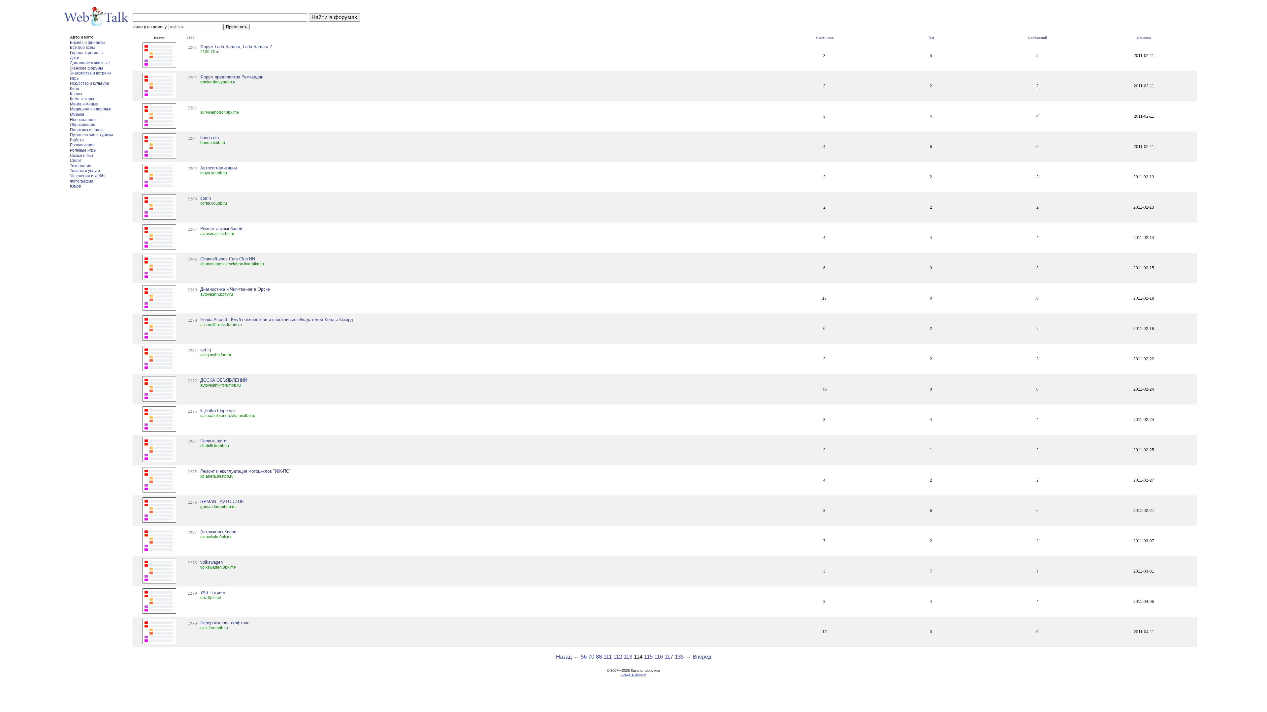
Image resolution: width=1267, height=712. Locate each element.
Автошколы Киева (218, 531)
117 (669, 657)
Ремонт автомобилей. (222, 228)
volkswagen (211, 562)
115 (648, 657)
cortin (205, 198)
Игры (75, 78)
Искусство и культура (89, 83)
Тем (931, 38)
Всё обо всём (82, 47)
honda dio (209, 137)
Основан (1144, 38)
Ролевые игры (83, 150)
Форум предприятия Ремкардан (231, 76)
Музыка (77, 114)
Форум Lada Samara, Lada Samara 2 (236, 46)
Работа (77, 140)
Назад (564, 657)
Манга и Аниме (84, 104)
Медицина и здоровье (90, 109)
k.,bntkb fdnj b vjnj (218, 410)
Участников (824, 38)
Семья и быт (82, 155)
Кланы (76, 94)
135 (679, 657)
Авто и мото (81, 37)
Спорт (76, 160)
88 (599, 657)
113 (628, 657)
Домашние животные (90, 63)
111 (607, 657)
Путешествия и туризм (91, 135)
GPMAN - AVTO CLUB (222, 501)
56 (584, 657)
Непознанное (83, 119)
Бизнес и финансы (87, 42)
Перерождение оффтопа (224, 622)
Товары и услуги (85, 170)
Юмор (75, 186)
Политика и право (87, 130)
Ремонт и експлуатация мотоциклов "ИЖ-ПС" (245, 471)
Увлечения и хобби (88, 176)
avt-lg (205, 349)
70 (591, 657)
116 (658, 657)
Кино (74, 88)
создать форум (633, 674)
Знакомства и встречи (90, 73)
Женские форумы (86, 68)
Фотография (81, 181)
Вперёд (702, 657)
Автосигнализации (218, 167)
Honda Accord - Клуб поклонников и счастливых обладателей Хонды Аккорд (276, 319)
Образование (82, 124)
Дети (74, 57)
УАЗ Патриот (213, 592)
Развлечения (82, 145)
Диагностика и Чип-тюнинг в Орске (235, 289)
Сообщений (1037, 38)
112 (617, 657)
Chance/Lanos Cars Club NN (227, 258)
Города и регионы (87, 52)
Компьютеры (82, 99)
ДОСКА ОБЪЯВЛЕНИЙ (223, 380)
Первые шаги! (214, 440)
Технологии (80, 165)
